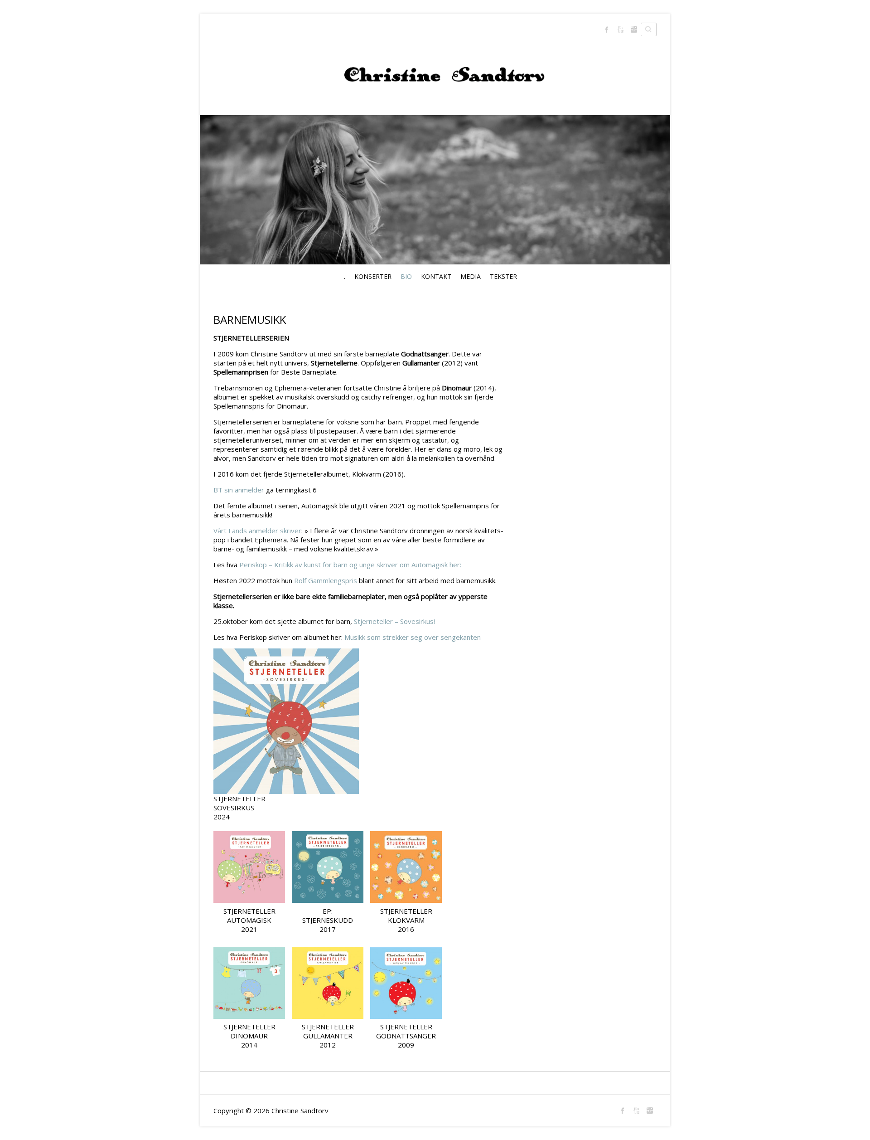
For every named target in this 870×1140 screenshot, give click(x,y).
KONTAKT (436, 276)
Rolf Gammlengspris (325, 580)
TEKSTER (503, 276)
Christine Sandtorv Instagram (634, 29)
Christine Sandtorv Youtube (620, 29)
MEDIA (470, 276)
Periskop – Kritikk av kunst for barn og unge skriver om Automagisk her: (350, 564)
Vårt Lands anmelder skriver (257, 530)
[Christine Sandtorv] (435, 64)
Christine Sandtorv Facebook (607, 29)
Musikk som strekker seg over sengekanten (412, 637)
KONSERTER (373, 276)
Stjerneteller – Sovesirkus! (394, 621)
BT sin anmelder (238, 489)
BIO (406, 276)
